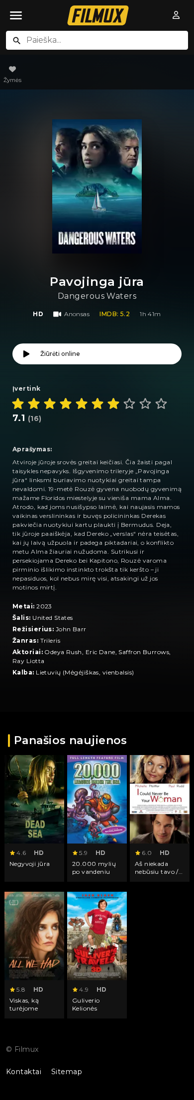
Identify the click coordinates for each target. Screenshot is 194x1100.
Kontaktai (23, 1071)
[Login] (176, 15)
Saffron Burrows (143, 652)
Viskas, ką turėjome (24, 1004)
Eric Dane (100, 652)
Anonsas (77, 314)
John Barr (71, 629)
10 (161, 404)
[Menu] (16, 15)
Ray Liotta (28, 661)
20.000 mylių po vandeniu (94, 867)
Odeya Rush (63, 652)
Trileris (50, 640)
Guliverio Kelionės (86, 1004)
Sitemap (66, 1071)
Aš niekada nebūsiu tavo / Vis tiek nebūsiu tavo (159, 875)
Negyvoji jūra (29, 863)
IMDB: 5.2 (114, 314)
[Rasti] (17, 41)
